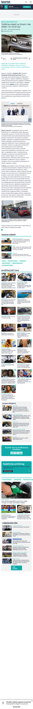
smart (4, 260)
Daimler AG (23, 260)
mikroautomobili (12, 260)
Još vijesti (15, 567)
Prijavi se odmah (8, 471)
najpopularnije (9, 523)
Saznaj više (16, 707)
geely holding (6, 263)
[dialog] (16, 704)
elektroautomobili (7, 265)
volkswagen (17, 479)
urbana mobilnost (17, 263)
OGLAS (16, 15)
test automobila (6, 479)
